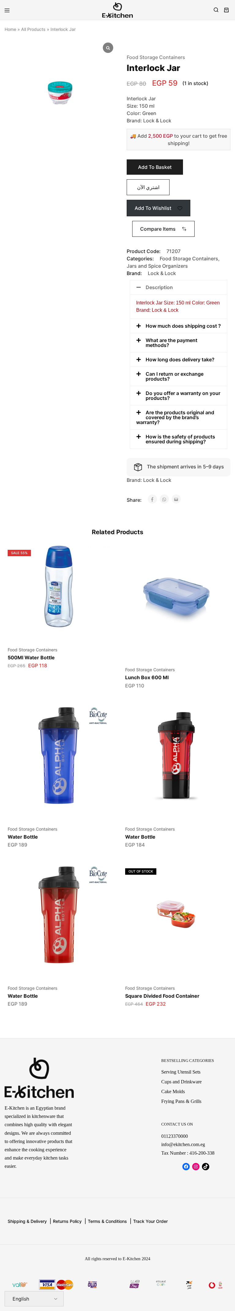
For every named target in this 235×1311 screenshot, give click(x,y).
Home (10, 29)
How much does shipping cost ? (183, 326)
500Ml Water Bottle (31, 657)
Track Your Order (150, 1221)
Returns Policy (67, 1221)
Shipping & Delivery (27, 1221)
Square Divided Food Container (162, 996)
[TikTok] (205, 1166)
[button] (163, 229)
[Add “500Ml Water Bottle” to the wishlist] (98, 556)
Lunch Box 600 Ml (147, 677)
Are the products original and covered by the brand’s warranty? (175, 417)
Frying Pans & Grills (181, 1101)
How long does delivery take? (180, 359)
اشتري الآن (148, 187)
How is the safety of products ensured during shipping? (180, 439)
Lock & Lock (162, 273)
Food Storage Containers (156, 57)
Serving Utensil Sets (180, 1071)
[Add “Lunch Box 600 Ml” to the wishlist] (216, 556)
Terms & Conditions (107, 1221)
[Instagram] (196, 1166)
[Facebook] (186, 1166)
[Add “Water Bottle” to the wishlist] (98, 715)
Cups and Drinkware (181, 1081)
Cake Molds (173, 1091)
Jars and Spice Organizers (157, 266)
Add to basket (155, 167)
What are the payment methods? (171, 342)
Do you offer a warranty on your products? (183, 395)
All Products (33, 29)
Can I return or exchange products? (174, 376)
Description (159, 287)
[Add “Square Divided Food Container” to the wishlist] (216, 874)
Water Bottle (23, 837)
